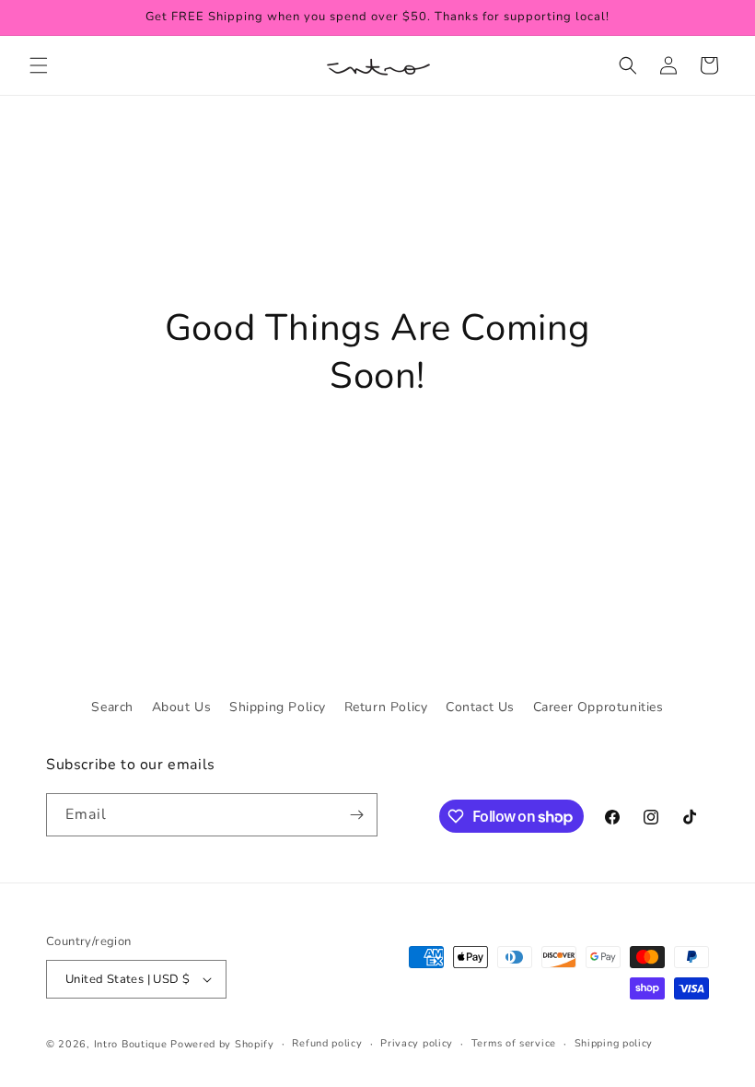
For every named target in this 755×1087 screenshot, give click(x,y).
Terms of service (513, 1043)
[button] (38, 65)
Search (112, 707)
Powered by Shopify (222, 1044)
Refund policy (327, 1043)
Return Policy (386, 707)
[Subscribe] (356, 814)
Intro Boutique (131, 1044)
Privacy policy (416, 1043)
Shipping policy (614, 1043)
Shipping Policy (277, 707)
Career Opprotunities (598, 707)
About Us (182, 707)
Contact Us (480, 707)
